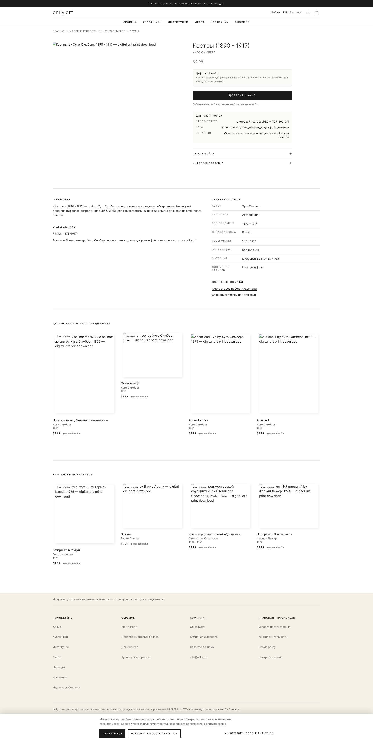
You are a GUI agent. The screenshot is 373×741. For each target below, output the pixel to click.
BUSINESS (242, 22)
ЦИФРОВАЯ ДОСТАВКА (208, 163)
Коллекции (60, 677)
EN (291, 12)
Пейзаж (126, 534)
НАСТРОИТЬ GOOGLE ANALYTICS (250, 733)
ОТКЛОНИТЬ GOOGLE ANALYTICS (154, 733)
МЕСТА (200, 22)
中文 (299, 12)
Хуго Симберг (204, 52)
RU (285, 12)
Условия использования (274, 626)
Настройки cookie (270, 657)
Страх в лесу (130, 383)
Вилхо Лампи (130, 538)
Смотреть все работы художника (234, 288)
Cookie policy (267, 647)
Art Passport (129, 626)
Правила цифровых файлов (140, 636)
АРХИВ (130, 21)
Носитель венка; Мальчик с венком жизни (81, 420)
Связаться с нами (202, 647)
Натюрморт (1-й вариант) (274, 534)
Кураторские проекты (136, 657)
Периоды (59, 667)
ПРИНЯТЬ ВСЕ (112, 733)
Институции (61, 647)
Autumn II (263, 420)
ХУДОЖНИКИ (152, 22)
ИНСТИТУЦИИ (178, 22)
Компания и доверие (204, 636)
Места (57, 657)
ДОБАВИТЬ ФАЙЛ (242, 95)
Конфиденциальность (273, 636)
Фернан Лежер (267, 538)
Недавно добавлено (66, 687)
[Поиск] (308, 12)
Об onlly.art (197, 626)
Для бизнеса (129, 647)
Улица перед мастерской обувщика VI (215, 534)
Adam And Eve (198, 420)
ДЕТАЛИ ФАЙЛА (203, 153)
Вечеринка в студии (66, 550)
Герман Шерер (63, 554)
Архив (57, 626)
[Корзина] (316, 12)
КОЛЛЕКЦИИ (220, 22)
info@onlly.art (198, 657)
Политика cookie (215, 723)
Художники (60, 636)
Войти (275, 12)
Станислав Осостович (204, 538)
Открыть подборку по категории (234, 294)
